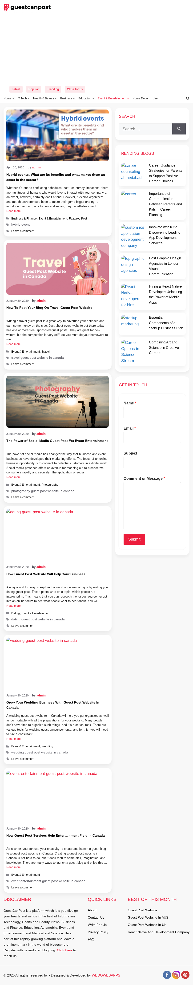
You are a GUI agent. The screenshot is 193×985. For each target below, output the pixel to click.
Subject (130, 453)
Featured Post (78, 218)
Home (7, 98)
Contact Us (96, 917)
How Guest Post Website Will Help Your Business (45, 574)
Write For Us (97, 925)
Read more (13, 211)
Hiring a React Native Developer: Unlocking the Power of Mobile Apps (165, 294)
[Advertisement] (96, 49)
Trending (53, 89)
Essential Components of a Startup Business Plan (166, 322)
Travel (46, 351)
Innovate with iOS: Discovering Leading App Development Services (164, 235)
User (156, 98)
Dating (15, 613)
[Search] (179, 129)
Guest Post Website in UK (147, 925)
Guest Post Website (142, 910)
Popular (33, 89)
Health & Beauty (43, 98)
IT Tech (22, 98)
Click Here (64, 950)
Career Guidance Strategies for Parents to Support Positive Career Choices (165, 173)
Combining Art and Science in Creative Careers (164, 347)
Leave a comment (22, 231)
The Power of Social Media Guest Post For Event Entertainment (57, 441)
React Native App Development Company (158, 932)
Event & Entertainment (112, 98)
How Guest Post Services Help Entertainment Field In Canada (55, 835)
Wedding (47, 746)
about (92, 910)
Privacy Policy (98, 932)
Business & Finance (24, 218)
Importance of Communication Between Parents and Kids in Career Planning (165, 204)
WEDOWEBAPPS (106, 975)
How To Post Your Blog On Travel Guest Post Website (49, 307)
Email (130, 428)
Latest (16, 89)
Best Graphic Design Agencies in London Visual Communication (165, 266)
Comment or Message (144, 478)
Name (130, 403)
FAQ (91, 939)
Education (84, 98)
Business (66, 98)
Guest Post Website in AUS (148, 917)
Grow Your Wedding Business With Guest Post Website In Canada (52, 704)
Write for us (75, 89)
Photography (50, 484)
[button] (185, 98)
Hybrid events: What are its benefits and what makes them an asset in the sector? (55, 177)
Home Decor (141, 98)
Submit (134, 539)
